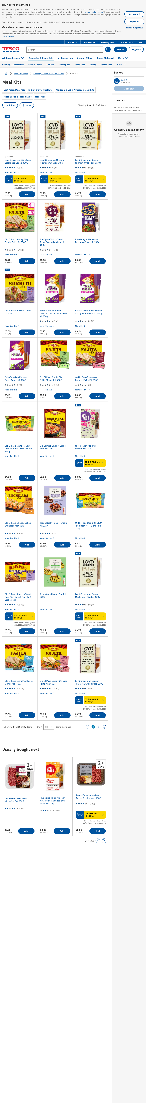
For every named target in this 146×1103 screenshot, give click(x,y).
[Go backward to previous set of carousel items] (98, 840)
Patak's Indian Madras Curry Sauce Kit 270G (16, 378)
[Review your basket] (117, 81)
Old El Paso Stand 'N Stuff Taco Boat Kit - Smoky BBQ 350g (18, 448)
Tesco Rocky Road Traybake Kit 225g (53, 524)
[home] (6, 73)
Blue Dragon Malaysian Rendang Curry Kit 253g (87, 241)
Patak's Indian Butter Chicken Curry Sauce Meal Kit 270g (53, 313)
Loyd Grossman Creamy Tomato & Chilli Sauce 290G (89, 682)
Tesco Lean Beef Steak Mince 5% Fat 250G (16, 800)
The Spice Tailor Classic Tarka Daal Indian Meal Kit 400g (52, 242)
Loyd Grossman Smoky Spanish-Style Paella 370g (88, 161)
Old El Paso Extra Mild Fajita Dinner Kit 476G (19, 682)
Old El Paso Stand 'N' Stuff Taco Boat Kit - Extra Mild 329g (88, 525)
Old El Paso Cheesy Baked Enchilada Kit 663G (18, 524)
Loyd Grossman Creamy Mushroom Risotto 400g (87, 595)
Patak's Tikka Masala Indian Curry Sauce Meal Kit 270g (88, 312)
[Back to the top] (74, 738)
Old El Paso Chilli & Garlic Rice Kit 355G (53, 447)
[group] (19, 796)
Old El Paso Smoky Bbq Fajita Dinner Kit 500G (51, 378)
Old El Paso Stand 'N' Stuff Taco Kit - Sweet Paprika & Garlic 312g (18, 596)
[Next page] (104, 727)
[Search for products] (108, 49)
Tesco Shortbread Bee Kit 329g (53, 595)
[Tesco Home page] (11, 49)
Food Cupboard (21, 73)
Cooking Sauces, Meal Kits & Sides (49, 73)
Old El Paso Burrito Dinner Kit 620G (18, 312)
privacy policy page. (94, 11)
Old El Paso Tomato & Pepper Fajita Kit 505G (86, 378)
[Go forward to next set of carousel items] (104, 840)
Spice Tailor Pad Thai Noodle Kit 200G (85, 447)
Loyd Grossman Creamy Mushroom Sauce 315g (52, 161)
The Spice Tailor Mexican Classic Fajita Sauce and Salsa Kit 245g (52, 800)
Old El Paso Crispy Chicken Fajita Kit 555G (53, 682)
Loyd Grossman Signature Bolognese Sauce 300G (18, 161)
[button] (72, 42)
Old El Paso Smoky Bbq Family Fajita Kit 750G (16, 241)
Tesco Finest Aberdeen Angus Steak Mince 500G (88, 796)
